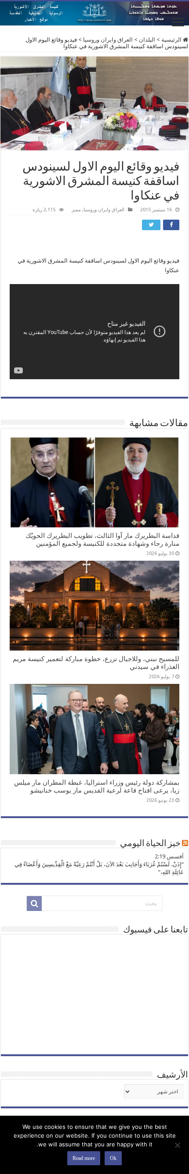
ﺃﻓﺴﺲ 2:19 (169, 856)
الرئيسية (172, 39)
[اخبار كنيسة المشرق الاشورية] (94, 13)
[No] (178, 1145)
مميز (76, 210)
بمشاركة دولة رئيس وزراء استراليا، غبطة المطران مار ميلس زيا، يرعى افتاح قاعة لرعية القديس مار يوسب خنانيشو (96, 786)
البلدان (147, 39)
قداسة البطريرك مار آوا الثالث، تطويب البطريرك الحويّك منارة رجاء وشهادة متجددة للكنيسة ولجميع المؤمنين (102, 540)
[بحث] (34, 903)
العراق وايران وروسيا (108, 39)
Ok (113, 1158)
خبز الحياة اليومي (150, 844)
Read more (84, 1158)
